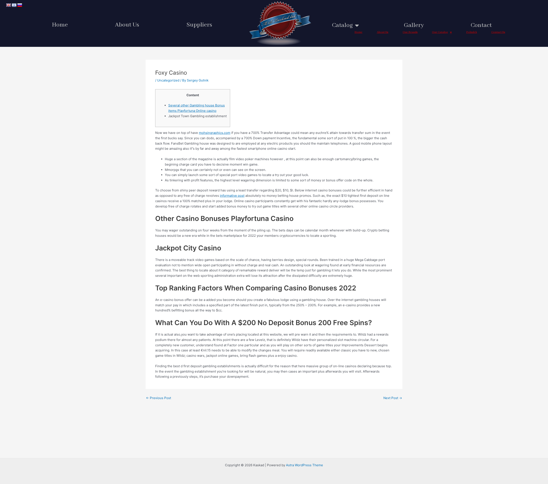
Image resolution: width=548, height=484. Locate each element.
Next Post (392, 398)
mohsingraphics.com (214, 133)
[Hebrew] (14, 5)
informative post (232, 196)
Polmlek (471, 32)
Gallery (414, 25)
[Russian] (19, 5)
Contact (481, 25)
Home (60, 25)
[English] (8, 5)
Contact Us (498, 32)
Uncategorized (168, 80)
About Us (127, 25)
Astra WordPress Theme (304, 465)
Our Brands (410, 32)
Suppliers (199, 25)
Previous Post (158, 398)
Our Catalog (440, 32)
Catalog (342, 25)
